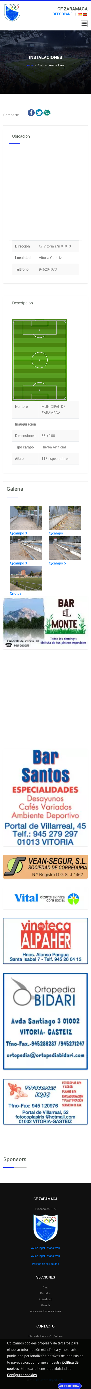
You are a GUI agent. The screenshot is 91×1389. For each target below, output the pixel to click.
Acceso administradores (45, 1311)
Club (45, 1287)
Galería (45, 1305)
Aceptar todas (69, 1386)
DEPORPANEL (63, 13)
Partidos (45, 1293)
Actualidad (45, 1299)
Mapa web (53, 1248)
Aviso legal (38, 1248)
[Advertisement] (45, 703)
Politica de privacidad (45, 1264)
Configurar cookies (22, 1374)
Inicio (30, 65)
